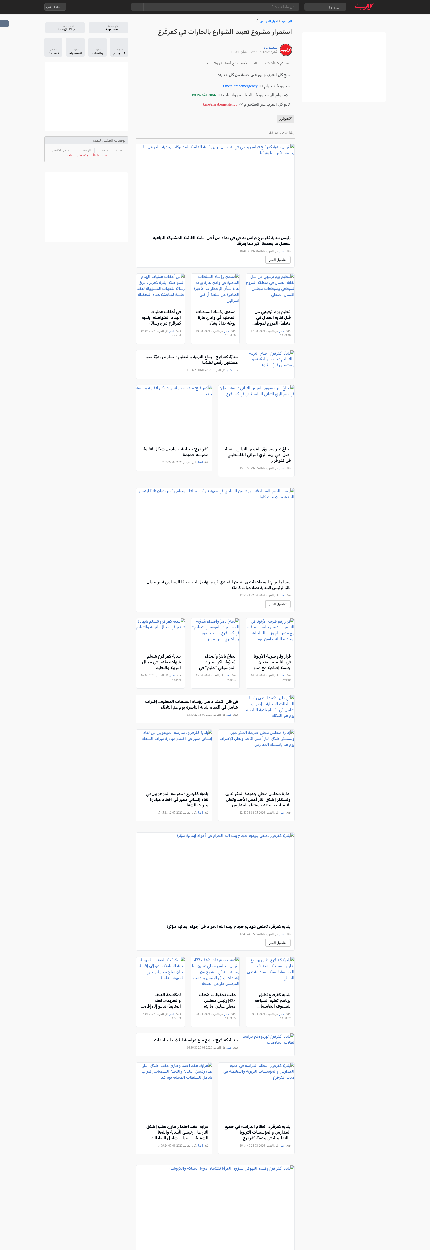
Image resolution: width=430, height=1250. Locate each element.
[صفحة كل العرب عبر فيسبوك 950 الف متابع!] (111, 7)
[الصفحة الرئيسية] (364, 6)
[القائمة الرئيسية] (381, 7)
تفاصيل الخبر (277, 260)
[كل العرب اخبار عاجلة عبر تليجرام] (101, 7)
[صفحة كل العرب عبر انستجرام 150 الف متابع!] (121, 7)
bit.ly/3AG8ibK (204, 95)
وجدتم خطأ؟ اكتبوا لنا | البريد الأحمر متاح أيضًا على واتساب (248, 63)
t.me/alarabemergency (240, 86)
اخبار (282, 251)
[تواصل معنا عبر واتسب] (81, 7)
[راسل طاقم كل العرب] (91, 7)
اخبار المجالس (269, 21)
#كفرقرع (285, 118)
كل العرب (270, 47)
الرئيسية (286, 21)
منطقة (333, 7)
